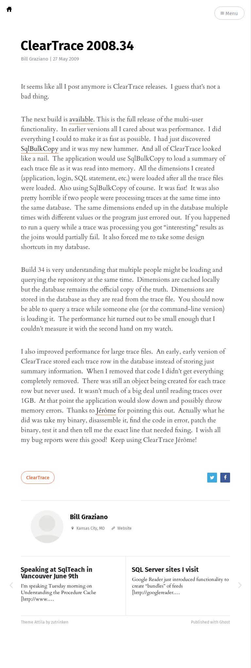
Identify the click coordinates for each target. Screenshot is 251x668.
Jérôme (106, 410)
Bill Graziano (34, 59)
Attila (39, 622)
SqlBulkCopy (40, 148)
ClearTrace (37, 478)
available (81, 119)
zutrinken (59, 622)
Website (124, 528)
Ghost (224, 622)
